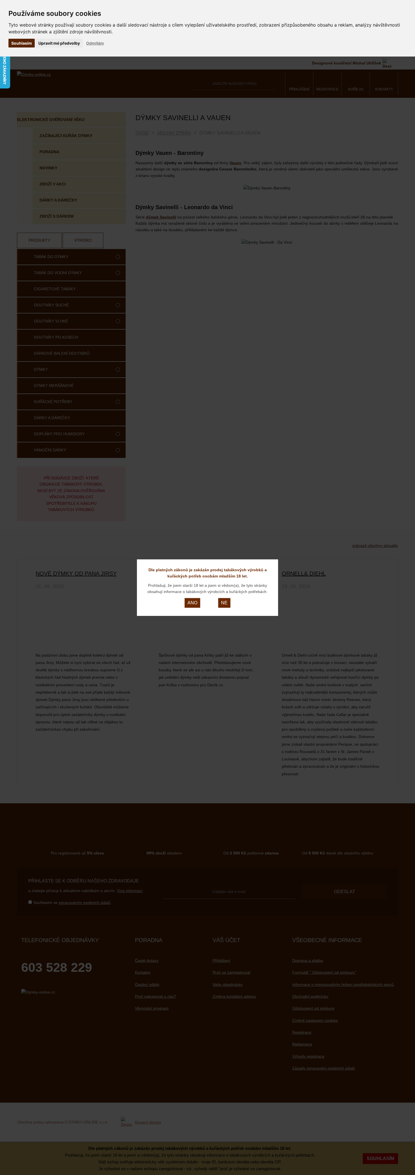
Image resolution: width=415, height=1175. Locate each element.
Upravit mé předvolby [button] (59, 43)
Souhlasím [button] (21, 43)
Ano (192, 602)
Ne (224, 602)
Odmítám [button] (95, 43)
